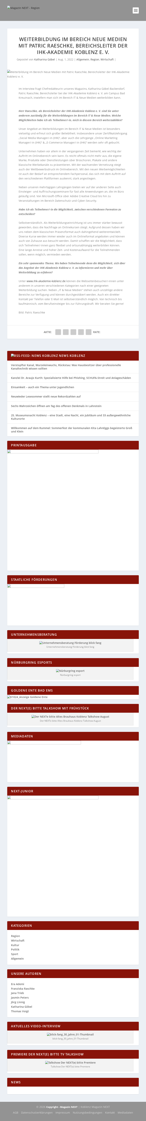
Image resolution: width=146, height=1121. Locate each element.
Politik (15, 949)
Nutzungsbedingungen (87, 1112)
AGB (15, 1112)
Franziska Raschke (23, 988)
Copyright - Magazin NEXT (62, 1107)
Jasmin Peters (20, 997)
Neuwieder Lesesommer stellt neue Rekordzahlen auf (46, 396)
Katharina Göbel (44, 59)
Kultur (15, 945)
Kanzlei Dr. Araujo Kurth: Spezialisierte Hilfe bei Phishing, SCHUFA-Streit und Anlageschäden (71, 378)
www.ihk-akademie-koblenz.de (46, 281)
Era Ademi (17, 984)
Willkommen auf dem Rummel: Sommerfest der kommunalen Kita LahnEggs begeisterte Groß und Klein (71, 429)
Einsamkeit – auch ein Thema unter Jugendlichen (42, 387)
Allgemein (82, 59)
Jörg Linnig (18, 1002)
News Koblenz (72, 356)
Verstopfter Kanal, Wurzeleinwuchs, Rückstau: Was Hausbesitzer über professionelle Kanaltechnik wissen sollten (66, 366)
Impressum (63, 1112)
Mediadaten (125, 1112)
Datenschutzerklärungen (37, 1112)
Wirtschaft (107, 59)
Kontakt (110, 1112)
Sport (14, 954)
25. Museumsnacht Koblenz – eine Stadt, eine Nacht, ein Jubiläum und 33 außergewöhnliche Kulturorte (71, 416)
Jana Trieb (17, 993)
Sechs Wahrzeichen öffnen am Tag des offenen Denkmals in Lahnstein (56, 406)
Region (94, 59)
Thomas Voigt (20, 1011)
